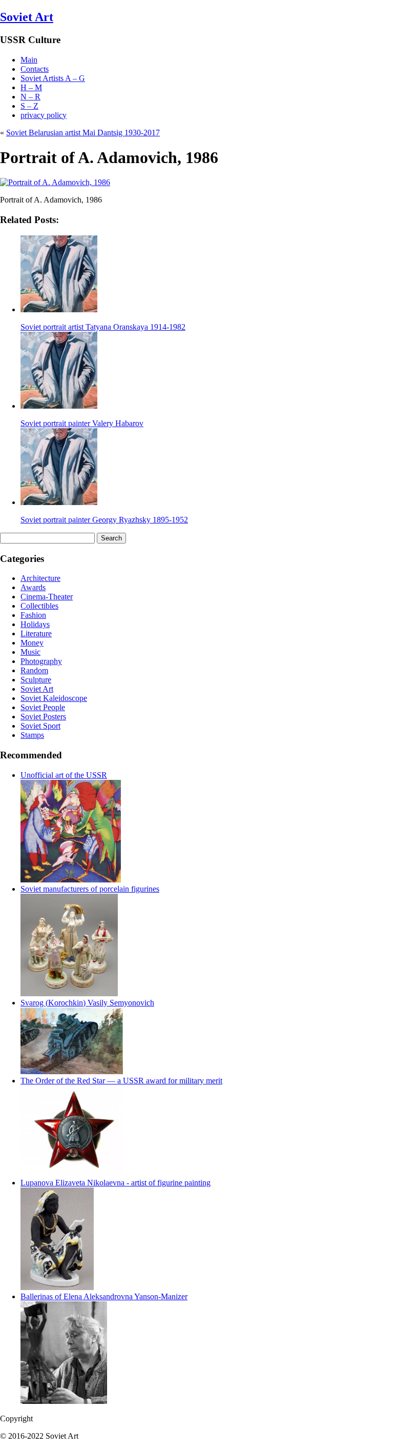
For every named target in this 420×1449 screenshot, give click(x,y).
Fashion (33, 615)
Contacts (34, 69)
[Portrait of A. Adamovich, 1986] (55, 182)
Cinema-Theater (46, 596)
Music (30, 652)
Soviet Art (26, 17)
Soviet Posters (43, 716)
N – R (30, 96)
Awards (33, 587)
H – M (31, 87)
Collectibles (39, 605)
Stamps (32, 735)
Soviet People (42, 707)
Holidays (35, 624)
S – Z (29, 106)
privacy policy (43, 115)
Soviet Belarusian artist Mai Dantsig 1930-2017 (83, 132)
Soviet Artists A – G (52, 78)
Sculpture (35, 679)
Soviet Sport (40, 725)
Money (32, 642)
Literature (36, 633)
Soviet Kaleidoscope (53, 698)
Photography (41, 661)
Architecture (40, 578)
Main (28, 59)
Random (34, 670)
